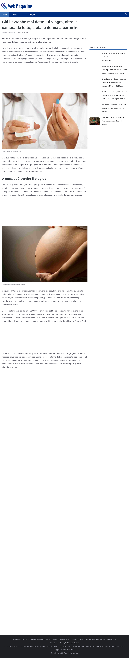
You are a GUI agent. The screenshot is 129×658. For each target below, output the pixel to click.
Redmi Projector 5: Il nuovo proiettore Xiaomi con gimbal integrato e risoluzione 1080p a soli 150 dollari (114, 82)
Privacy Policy (65, 643)
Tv (22, 14)
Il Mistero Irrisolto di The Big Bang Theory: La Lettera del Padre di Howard (113, 121)
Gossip (14, 14)
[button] (126, 14)
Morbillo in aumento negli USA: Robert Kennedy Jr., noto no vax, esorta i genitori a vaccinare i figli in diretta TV (114, 95)
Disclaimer (75, 643)
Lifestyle (31, 14)
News (4, 14)
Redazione (54, 643)
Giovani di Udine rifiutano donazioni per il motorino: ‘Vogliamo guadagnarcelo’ (113, 57)
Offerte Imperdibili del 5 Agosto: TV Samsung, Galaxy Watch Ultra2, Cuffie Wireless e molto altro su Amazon (114, 69)
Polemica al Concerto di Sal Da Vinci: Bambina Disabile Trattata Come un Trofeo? (114, 108)
